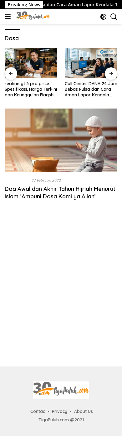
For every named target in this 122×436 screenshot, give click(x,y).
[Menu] (9, 16)
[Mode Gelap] (103, 17)
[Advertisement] (61, 290)
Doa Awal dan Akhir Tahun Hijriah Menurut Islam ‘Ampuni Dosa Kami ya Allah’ (60, 192)
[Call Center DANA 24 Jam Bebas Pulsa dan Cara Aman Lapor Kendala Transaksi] (91, 63)
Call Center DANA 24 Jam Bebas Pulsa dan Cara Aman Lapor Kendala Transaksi (91, 89)
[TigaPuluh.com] (32, 16)
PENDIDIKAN (17, 180)
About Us (83, 411)
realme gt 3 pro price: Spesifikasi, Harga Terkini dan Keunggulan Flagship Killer (31, 89)
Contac (37, 411)
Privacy (59, 411)
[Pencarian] (113, 17)
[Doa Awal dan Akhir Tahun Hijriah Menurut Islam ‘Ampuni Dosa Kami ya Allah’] (61, 140)
